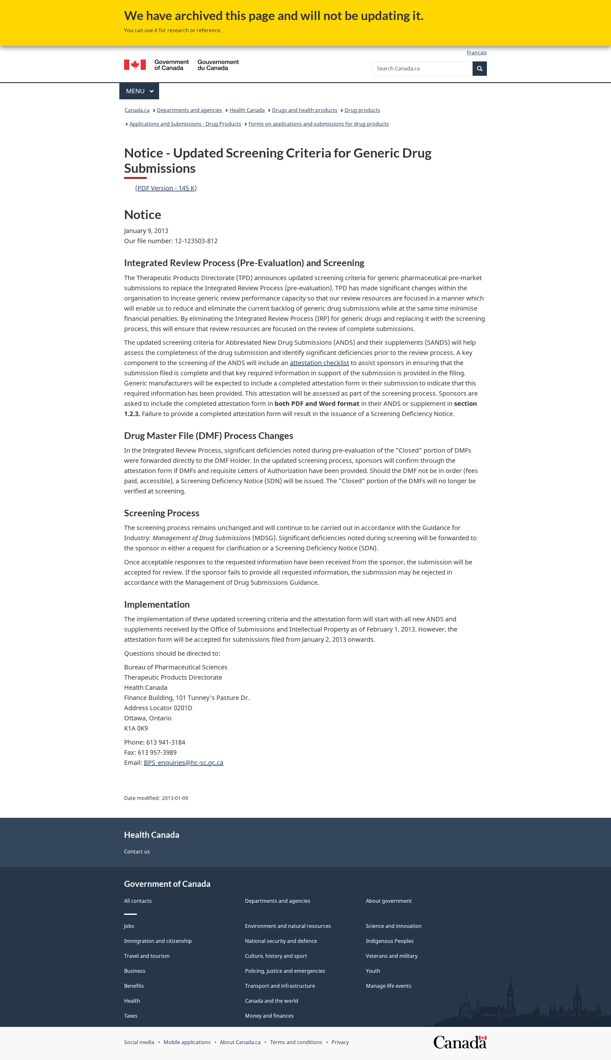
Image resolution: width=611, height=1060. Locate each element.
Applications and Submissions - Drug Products (185, 123)
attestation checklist (319, 362)
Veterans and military (392, 955)
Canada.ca (137, 110)
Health (132, 1000)
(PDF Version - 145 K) (166, 188)
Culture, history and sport (276, 955)
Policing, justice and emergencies (285, 970)
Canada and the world (271, 1000)
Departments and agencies (189, 110)
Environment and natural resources (288, 925)
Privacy (340, 1042)
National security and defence (281, 940)
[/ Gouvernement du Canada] (181, 66)
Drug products (362, 110)
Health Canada (247, 110)
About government (389, 900)
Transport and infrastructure (280, 985)
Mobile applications (187, 1042)
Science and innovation (394, 925)
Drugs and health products (304, 110)
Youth (373, 970)
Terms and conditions (296, 1042)
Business (134, 970)
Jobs (129, 925)
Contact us (137, 851)
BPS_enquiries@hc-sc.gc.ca (183, 762)
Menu (136, 91)
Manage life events (388, 985)
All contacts (138, 900)
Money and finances (269, 1015)
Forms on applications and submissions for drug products (319, 123)
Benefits (134, 985)
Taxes (130, 1015)
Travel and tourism (147, 955)
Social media (139, 1042)
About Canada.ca (240, 1042)
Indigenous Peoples (390, 940)
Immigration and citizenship (158, 940)
